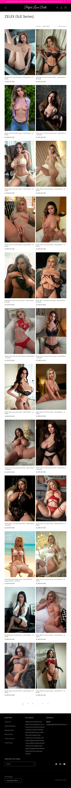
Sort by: (38, 26)
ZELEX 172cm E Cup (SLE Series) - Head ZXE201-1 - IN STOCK (19, 134)
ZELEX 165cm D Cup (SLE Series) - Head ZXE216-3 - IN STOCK (19, 691)
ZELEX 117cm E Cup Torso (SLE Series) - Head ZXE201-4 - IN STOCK (51, 357)
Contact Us (8, 722)
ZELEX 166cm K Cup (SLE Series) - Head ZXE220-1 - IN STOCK (19, 635)
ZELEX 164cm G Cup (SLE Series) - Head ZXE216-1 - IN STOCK (50, 189)
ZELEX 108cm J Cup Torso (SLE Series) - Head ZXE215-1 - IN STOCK (19, 524)
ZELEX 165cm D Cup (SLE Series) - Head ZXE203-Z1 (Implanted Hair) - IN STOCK (18, 580)
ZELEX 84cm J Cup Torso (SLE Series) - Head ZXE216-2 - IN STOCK (51, 301)
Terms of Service (9, 738)
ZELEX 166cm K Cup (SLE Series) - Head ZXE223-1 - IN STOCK (19, 189)
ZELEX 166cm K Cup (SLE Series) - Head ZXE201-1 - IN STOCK (19, 412)
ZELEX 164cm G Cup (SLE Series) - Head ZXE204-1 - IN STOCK (50, 412)
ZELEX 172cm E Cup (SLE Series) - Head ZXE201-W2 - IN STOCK (51, 524)
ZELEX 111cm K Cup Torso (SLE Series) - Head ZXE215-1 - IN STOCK (20, 468)
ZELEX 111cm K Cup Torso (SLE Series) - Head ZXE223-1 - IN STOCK (51, 468)
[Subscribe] (33, 764)
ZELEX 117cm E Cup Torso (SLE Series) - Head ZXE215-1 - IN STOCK (51, 134)
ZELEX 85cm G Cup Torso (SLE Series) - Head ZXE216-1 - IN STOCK (51, 78)
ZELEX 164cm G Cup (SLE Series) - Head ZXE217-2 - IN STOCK (50, 691)
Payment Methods (10, 726)
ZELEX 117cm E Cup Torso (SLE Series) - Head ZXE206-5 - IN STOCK (20, 357)
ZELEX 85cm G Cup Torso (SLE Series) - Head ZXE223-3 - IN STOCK (20, 301)
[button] (6, 8)
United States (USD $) (12, 780)
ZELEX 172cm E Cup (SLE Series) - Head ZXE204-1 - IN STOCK (19, 245)
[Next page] (48, 704)
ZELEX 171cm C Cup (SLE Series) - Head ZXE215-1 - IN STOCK (19, 78)
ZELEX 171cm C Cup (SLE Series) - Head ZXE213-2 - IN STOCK (50, 580)
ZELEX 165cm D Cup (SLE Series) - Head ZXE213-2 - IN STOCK (50, 635)
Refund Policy (9, 734)
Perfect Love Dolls (62, 779)
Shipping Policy (9, 730)
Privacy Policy (9, 743)
